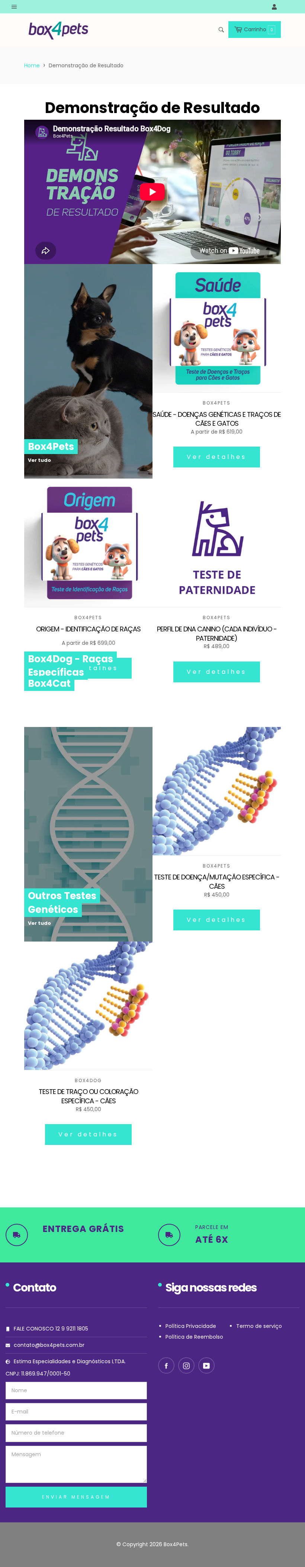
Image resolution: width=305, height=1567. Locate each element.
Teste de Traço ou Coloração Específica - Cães (88, 1096)
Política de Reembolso (194, 1337)
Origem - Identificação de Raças (88, 629)
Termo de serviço (259, 1326)
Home (32, 65)
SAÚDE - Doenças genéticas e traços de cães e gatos (216, 419)
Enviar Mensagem (76, 1497)
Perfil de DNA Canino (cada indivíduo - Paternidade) (217, 634)
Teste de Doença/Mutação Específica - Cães (216, 882)
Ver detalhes (217, 457)
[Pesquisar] (221, 30)
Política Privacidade (191, 1326)
